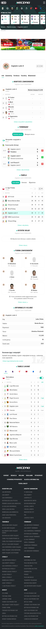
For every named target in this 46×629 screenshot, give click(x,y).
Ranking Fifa (28, 571)
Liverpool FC (28, 498)
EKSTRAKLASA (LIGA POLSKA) (10, 500)
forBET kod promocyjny (9, 602)
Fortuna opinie (6, 596)
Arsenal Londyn (29, 506)
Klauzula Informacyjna (31, 479)
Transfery (24, 75)
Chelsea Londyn (28, 509)
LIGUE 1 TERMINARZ (29, 548)
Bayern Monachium (30, 503)
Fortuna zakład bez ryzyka (32, 613)
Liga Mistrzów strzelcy (9, 560)
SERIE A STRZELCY (7, 577)
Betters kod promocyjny (9, 616)
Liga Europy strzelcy (8, 563)
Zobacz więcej (23, 245)
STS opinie (5, 593)
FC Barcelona (28, 492)
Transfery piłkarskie (30, 580)
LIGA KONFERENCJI (7, 498)
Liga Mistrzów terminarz (31, 525)
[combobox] (39, 66)
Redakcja (14, 475)
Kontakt (6, 475)
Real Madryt (28, 495)
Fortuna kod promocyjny (32, 596)
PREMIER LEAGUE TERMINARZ (32, 536)
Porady (26, 574)
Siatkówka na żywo (30, 560)
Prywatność (38, 475)
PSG (25, 515)
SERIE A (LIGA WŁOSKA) (8, 509)
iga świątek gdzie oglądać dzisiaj (10, 532)
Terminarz (16, 75)
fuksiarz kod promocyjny (10, 610)
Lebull (4, 613)
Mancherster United (30, 500)
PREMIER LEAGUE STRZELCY (9, 571)
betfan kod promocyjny (31, 607)
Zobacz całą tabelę (23, 225)
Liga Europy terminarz (31, 528)
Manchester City (29, 512)
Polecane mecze (29, 577)
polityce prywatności (39, 626)
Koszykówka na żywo (30, 569)
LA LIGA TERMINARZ (29, 539)
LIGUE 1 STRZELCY (7, 583)
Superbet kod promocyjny (32, 605)
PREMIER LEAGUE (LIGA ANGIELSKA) (11, 503)
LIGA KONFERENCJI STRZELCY (10, 566)
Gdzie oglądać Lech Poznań (10, 553)
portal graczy (23, 483)
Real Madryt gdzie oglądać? (10, 605)
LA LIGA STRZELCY (7, 574)
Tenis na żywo (28, 566)
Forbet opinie (6, 607)
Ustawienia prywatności (14, 479)
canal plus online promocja (10, 538)
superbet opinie (6, 599)
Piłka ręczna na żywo (30, 563)
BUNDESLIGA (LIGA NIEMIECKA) (10, 512)
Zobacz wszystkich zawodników (23, 122)
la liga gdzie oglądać (8, 528)
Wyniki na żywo (6, 13)
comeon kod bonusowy (31, 619)
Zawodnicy (8, 75)
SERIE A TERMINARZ (29, 542)
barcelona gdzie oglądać (10, 525)
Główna (3, 27)
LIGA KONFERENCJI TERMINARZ (32, 531)
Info (3, 75)
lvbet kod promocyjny (31, 610)
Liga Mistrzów (6, 492)
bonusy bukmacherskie (9, 619)
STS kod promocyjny (30, 593)
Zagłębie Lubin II (22, 27)
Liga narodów (6, 518)
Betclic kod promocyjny (31, 599)
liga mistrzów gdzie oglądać (32, 586)
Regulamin (29, 475)
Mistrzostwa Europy (30, 583)
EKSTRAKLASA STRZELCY (8, 569)
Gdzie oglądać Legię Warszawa (11, 550)
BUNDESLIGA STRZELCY (8, 580)
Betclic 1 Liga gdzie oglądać (10, 544)
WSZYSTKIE (41, 13)
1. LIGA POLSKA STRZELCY (9, 586)
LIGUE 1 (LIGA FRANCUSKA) (9, 515)
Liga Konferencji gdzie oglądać (11, 547)
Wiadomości (32, 75)
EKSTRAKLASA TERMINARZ (31, 534)
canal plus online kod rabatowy (12, 541)
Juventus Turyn (28, 518)
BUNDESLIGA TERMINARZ (30, 545)
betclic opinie (28, 602)
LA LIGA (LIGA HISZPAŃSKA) (9, 506)
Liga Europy (5, 495)
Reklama (21, 475)
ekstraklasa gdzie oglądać (10, 535)
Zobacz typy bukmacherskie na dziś (13, 361)
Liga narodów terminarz (31, 551)
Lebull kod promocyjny (31, 616)
